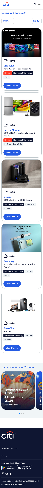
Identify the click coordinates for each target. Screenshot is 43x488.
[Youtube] (6, 473)
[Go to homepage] (6, 4)
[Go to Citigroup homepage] (8, 435)
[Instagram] (2, 473)
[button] (37, 21)
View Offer (10, 85)
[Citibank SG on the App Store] (24, 467)
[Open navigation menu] (39, 4)
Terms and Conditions (9, 448)
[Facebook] (10, 473)
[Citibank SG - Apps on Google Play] (8, 467)
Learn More (10, 404)
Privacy (4, 456)
